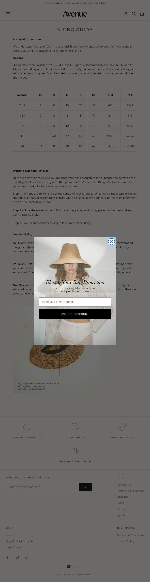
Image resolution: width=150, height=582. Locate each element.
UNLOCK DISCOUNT (75, 314)
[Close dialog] (111, 241)
